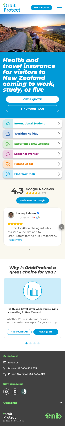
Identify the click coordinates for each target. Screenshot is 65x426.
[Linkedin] (15, 391)
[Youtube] (6, 391)
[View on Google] (11, 215)
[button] (3, 227)
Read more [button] (15, 239)
